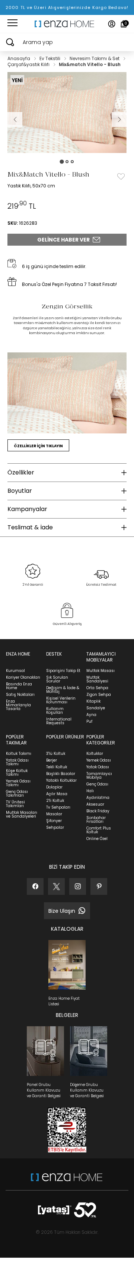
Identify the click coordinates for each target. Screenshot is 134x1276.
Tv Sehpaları (58, 807)
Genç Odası (97, 784)
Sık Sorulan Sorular (57, 679)
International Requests (58, 721)
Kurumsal (15, 670)
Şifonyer (54, 821)
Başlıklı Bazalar (60, 774)
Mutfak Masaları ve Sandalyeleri (21, 814)
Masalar (54, 814)
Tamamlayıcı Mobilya (99, 775)
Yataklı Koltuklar (61, 780)
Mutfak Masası (100, 670)
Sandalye (95, 708)
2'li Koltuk (55, 800)
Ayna (91, 715)
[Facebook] (35, 886)
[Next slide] (119, 119)
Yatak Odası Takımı (17, 762)
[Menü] (12, 24)
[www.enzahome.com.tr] (66, 1181)
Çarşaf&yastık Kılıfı (29, 64)
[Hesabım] (111, 24)
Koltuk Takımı (18, 753)
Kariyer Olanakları (23, 677)
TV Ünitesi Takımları (15, 804)
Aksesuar (95, 804)
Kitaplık (93, 701)
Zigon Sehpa (98, 694)
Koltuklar (94, 753)
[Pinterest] (98, 886)
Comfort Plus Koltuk (98, 830)
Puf (89, 721)
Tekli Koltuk (56, 767)
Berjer (51, 760)
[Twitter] (56, 886)
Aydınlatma (97, 797)
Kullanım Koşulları (55, 710)
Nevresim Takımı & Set (95, 58)
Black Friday (97, 811)
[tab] (62, 161)
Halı (90, 791)
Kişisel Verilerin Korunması (61, 700)
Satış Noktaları (20, 694)
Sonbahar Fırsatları (96, 819)
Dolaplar (54, 787)
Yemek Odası (98, 760)
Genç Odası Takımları (17, 793)
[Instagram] (77, 886)
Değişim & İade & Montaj (62, 689)
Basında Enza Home (19, 686)
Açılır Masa (56, 794)
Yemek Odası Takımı (18, 783)
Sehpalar (55, 827)
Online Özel (97, 838)
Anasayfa (19, 58)
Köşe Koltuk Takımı (17, 772)
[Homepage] (67, 24)
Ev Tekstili (50, 58)
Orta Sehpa (97, 688)
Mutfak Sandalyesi (97, 679)
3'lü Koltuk (55, 753)
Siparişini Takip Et (63, 670)
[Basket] (124, 24)
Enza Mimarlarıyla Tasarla (18, 705)
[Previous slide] (14, 119)
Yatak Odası (97, 767)
